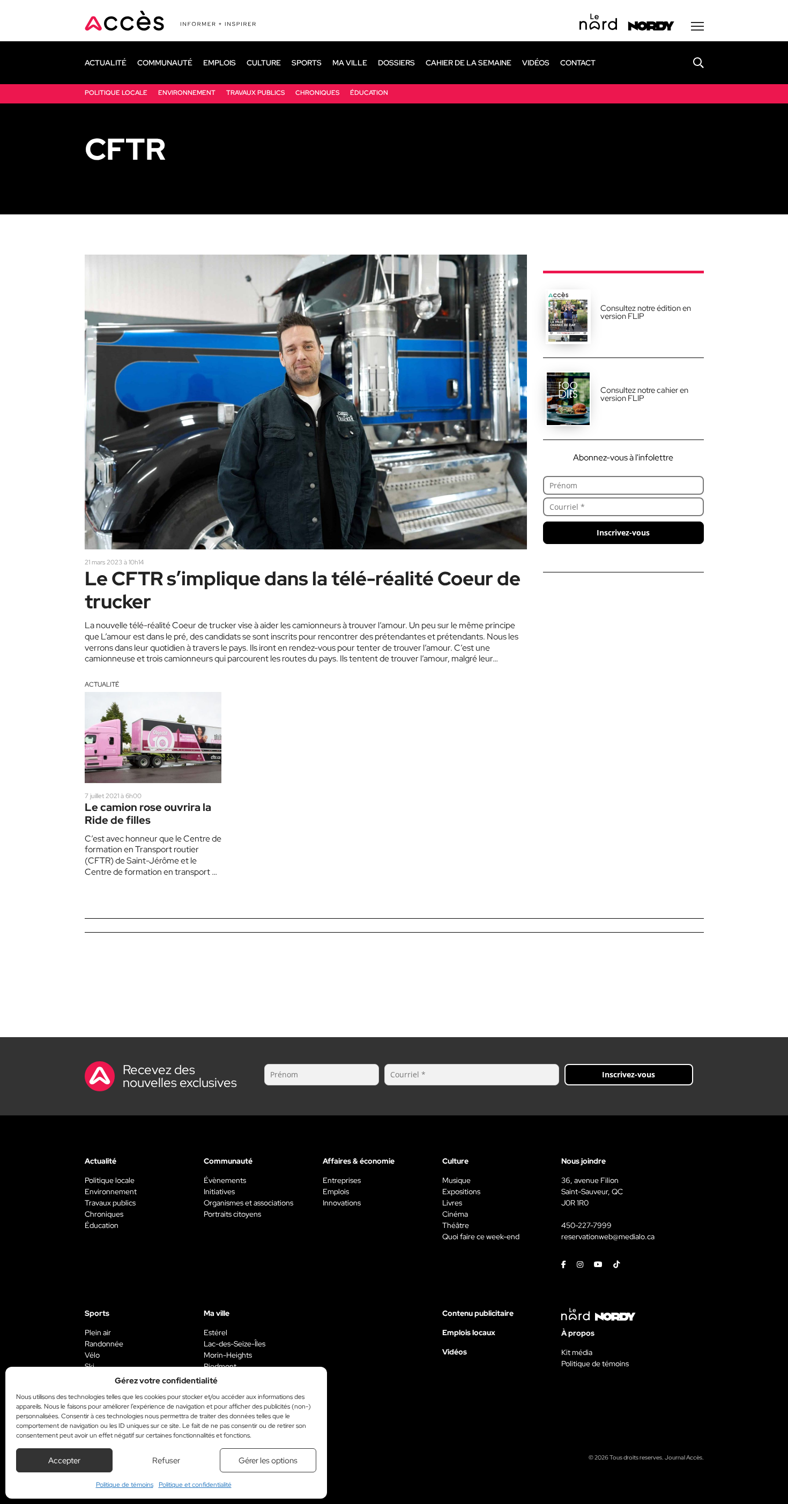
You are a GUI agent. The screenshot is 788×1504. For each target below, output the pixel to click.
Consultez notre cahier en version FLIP (644, 394)
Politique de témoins (124, 1484)
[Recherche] (690, 62)
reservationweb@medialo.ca (608, 1236)
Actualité (102, 684)
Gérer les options (268, 1460)
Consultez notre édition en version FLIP (645, 312)
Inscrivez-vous (623, 532)
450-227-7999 (586, 1225)
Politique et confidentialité (195, 1484)
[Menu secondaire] (697, 26)
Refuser (166, 1460)
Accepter (64, 1460)
